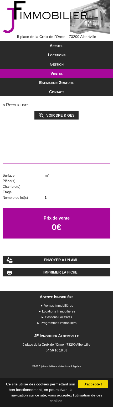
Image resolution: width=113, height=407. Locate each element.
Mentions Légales (70, 366)
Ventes (56, 73)
